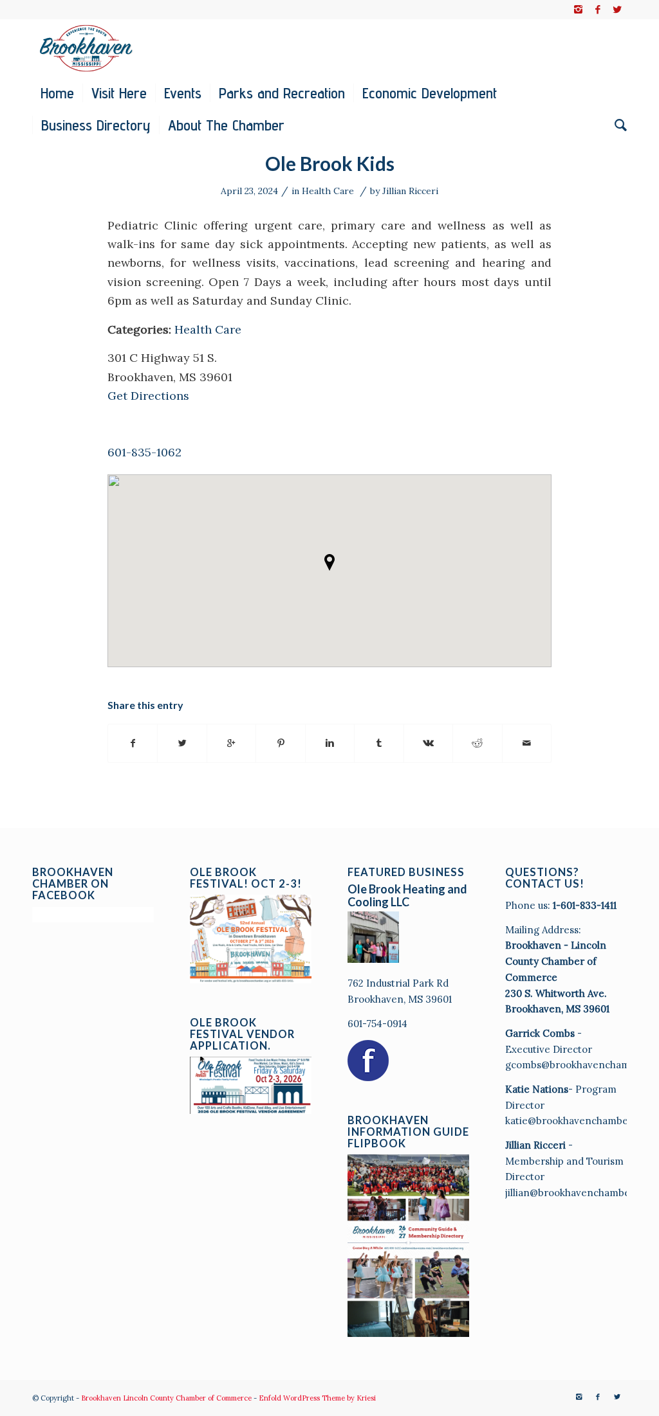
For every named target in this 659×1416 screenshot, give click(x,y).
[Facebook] (597, 9)
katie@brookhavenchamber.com (579, 1121)
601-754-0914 (377, 1023)
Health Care (328, 191)
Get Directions (148, 395)
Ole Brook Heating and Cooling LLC (407, 895)
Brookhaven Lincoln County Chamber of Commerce (166, 1398)
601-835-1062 (144, 452)
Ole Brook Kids (329, 163)
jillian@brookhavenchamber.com (580, 1193)
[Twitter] (617, 9)
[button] (329, 562)
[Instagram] (578, 9)
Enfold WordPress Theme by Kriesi (317, 1398)
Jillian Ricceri (410, 191)
